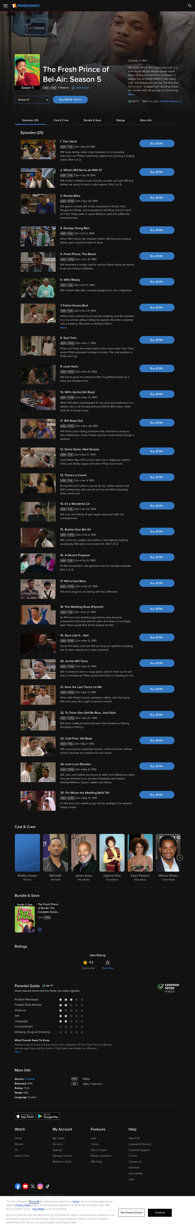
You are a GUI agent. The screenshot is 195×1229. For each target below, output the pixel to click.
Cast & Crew (61, 120)
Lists (93, 1138)
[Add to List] (40, 929)
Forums (133, 1155)
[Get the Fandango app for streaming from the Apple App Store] (25, 1116)
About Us (134, 1138)
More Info (146, 120)
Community (88, 968)
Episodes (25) (30, 120)
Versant (34, 1201)
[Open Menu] (5, 5)
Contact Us (135, 1161)
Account (57, 1144)
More (131, 94)
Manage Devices (62, 1155)
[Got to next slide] (179, 858)
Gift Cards (96, 1161)
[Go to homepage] (26, 6)
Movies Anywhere (101, 1155)
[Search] (189, 6)
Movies (19, 1144)
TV (16, 1150)
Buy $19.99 (73, 99)
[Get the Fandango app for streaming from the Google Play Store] (48, 1116)
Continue (160, 1212)
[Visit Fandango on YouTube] (25, 1186)
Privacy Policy (23, 1205)
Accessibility (136, 1173)
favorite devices (169, 101)
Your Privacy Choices (131, 1212)
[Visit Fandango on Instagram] (40, 1186)
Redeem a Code (62, 1161)
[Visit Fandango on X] (33, 1186)
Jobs (131, 1179)
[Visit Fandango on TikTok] (47, 1186)
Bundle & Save (92, 120)
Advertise (134, 1167)
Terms (76, 1201)
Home (18, 1138)
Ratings (120, 120)
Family (94, 1144)
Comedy (30, 1079)
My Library (59, 1138)
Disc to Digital (99, 1150)
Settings (57, 1150)
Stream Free (22, 1155)
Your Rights (38, 1209)
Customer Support (139, 1150)
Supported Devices (140, 1144)
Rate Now (107, 968)
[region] (97, 1212)
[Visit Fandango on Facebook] (18, 1186)
